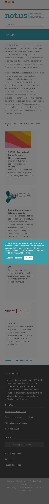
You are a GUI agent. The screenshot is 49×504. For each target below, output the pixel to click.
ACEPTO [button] (28, 258)
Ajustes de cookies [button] (13, 258)
